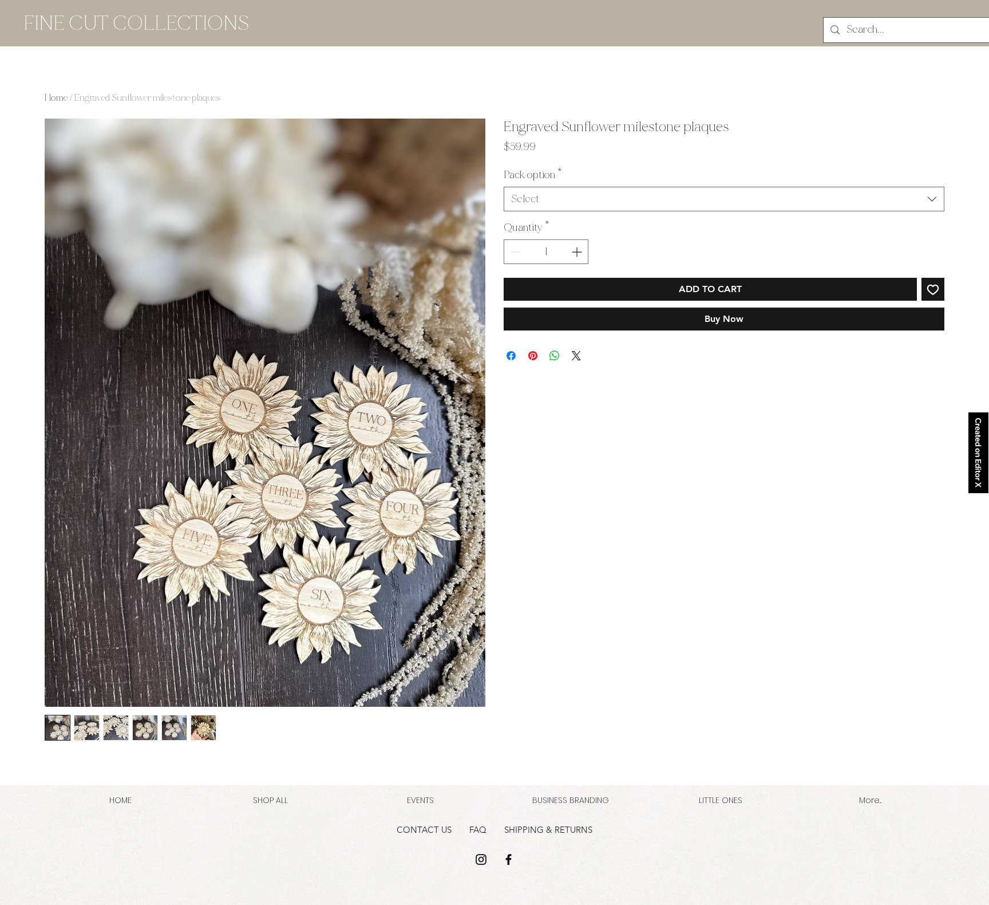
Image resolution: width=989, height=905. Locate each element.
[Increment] (578, 251)
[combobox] (724, 199)
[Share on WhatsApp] (554, 356)
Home (56, 97)
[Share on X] (576, 356)
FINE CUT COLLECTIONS (136, 23)
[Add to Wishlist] (932, 289)
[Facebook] (508, 859)
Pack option (533, 174)
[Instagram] (481, 859)
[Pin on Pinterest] (533, 356)
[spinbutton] (546, 251)
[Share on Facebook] (511, 356)
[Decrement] (514, 251)
